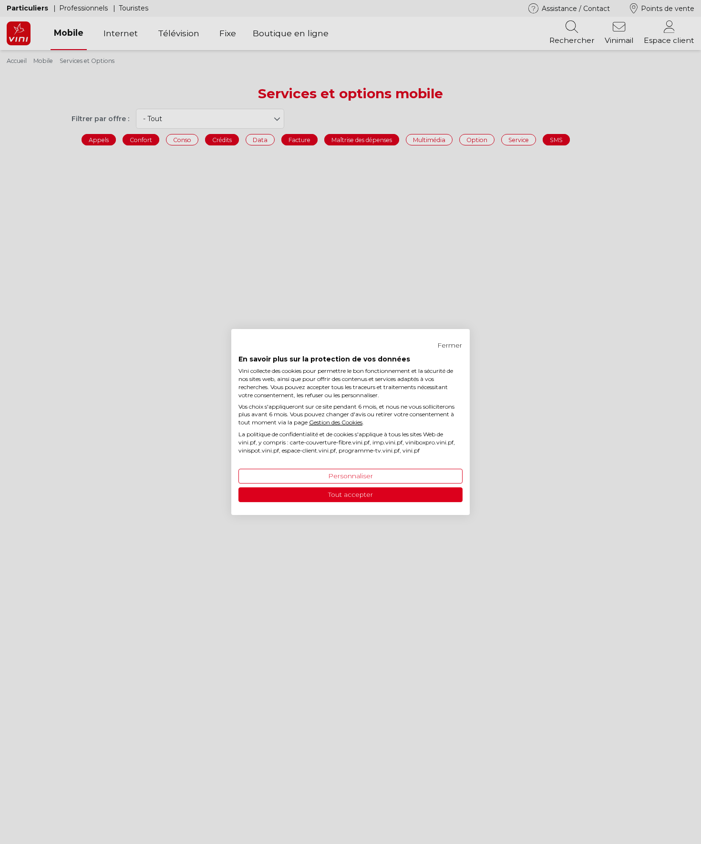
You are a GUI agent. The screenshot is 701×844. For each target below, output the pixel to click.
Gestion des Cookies (335, 422)
